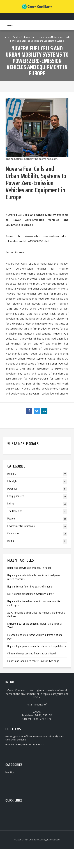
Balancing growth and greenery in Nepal (29, 568)
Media (10, 541)
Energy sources (15, 496)
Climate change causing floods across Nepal (31, 653)
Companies (13, 533)
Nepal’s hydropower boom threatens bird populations (36, 646)
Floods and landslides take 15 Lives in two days (33, 661)
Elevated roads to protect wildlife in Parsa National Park (35, 637)
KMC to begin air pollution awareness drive (30, 594)
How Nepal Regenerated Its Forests (24, 744)
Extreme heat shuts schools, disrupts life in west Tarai (34, 625)
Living (10, 503)
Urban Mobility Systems (32, 358)
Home (6, 37)
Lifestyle (12, 481)
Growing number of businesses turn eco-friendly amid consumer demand (34, 738)
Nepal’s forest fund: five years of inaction (30, 586)
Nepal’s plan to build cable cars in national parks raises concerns (33, 577)
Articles (16, 37)
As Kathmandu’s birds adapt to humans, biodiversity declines (36, 614)
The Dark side (14, 511)
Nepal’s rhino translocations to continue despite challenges (33, 603)
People (11, 518)
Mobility (11, 473)
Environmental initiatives (21, 526)
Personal (12, 488)
